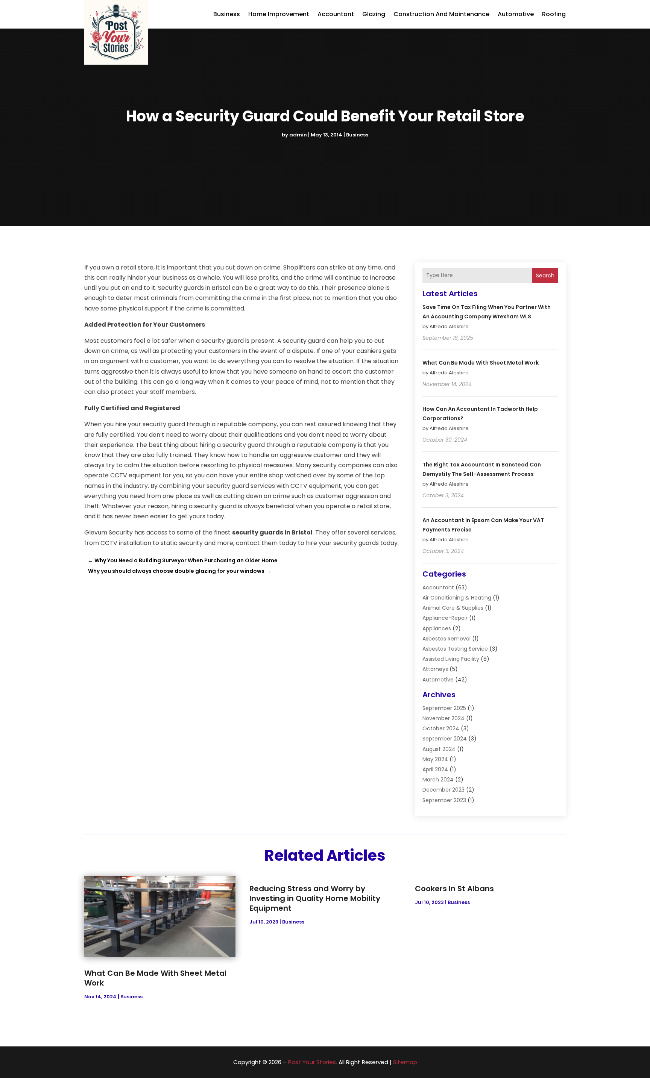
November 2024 (443, 718)
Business (226, 14)
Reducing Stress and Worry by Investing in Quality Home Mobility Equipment (314, 898)
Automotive (516, 14)
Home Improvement (278, 14)
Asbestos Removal (446, 638)
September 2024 (444, 738)
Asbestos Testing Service (455, 649)
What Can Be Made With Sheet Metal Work (480, 362)
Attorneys (435, 669)
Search (545, 275)
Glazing (373, 14)
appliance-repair (445, 618)
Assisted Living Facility (450, 659)
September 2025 (444, 708)
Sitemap (405, 1062)
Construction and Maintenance (441, 14)
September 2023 (444, 800)
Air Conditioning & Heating (456, 597)
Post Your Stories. (312, 1062)
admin (298, 134)
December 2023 (443, 789)
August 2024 (439, 749)
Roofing (554, 14)
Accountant (335, 14)
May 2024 (435, 759)
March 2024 (438, 779)
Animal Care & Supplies (452, 608)
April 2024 (435, 769)
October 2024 (440, 728)
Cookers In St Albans (454, 888)
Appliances (436, 628)
